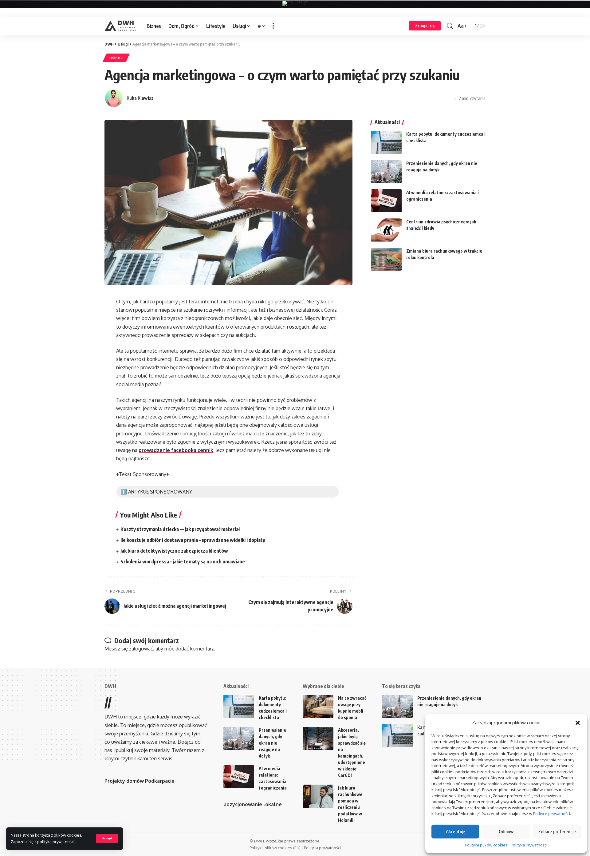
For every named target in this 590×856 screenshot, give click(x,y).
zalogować (141, 649)
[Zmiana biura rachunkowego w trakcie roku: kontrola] (386, 259)
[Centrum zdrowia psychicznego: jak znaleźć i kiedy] (386, 230)
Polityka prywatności (322, 847)
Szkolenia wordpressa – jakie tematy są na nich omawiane (182, 561)
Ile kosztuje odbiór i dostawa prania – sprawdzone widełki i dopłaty (192, 540)
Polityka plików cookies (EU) (275, 847)
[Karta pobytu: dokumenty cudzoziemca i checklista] (386, 142)
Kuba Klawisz (140, 98)
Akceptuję (455, 831)
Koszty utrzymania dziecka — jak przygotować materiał (180, 529)
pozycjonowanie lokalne (252, 804)
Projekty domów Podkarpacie (139, 781)
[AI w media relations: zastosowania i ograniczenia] (386, 200)
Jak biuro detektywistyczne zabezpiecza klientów (174, 551)
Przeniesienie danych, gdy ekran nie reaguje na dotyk (272, 742)
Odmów (506, 831)
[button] (578, 723)
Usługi (116, 57)
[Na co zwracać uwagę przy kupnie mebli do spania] (318, 706)
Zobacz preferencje (557, 831)
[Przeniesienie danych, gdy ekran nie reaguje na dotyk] (386, 171)
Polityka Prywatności (529, 844)
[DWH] (120, 26)
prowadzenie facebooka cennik (176, 450)
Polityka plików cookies (486, 844)
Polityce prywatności (551, 813)
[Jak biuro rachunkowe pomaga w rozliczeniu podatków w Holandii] (318, 796)
